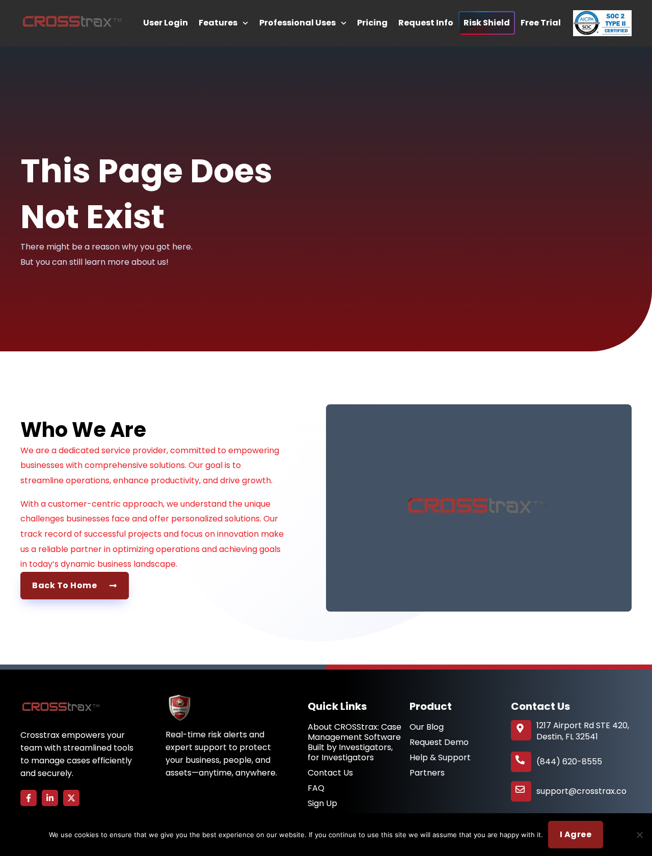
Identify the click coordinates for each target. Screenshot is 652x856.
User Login (165, 23)
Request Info (425, 23)
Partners (427, 773)
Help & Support (440, 758)
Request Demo (439, 742)
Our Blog (427, 727)
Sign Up (322, 803)
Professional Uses (297, 23)
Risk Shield (487, 23)
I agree (576, 834)
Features (218, 23)
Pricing (372, 23)
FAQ (316, 788)
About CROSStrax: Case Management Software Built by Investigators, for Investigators (354, 742)
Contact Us (330, 773)
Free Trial (541, 23)
